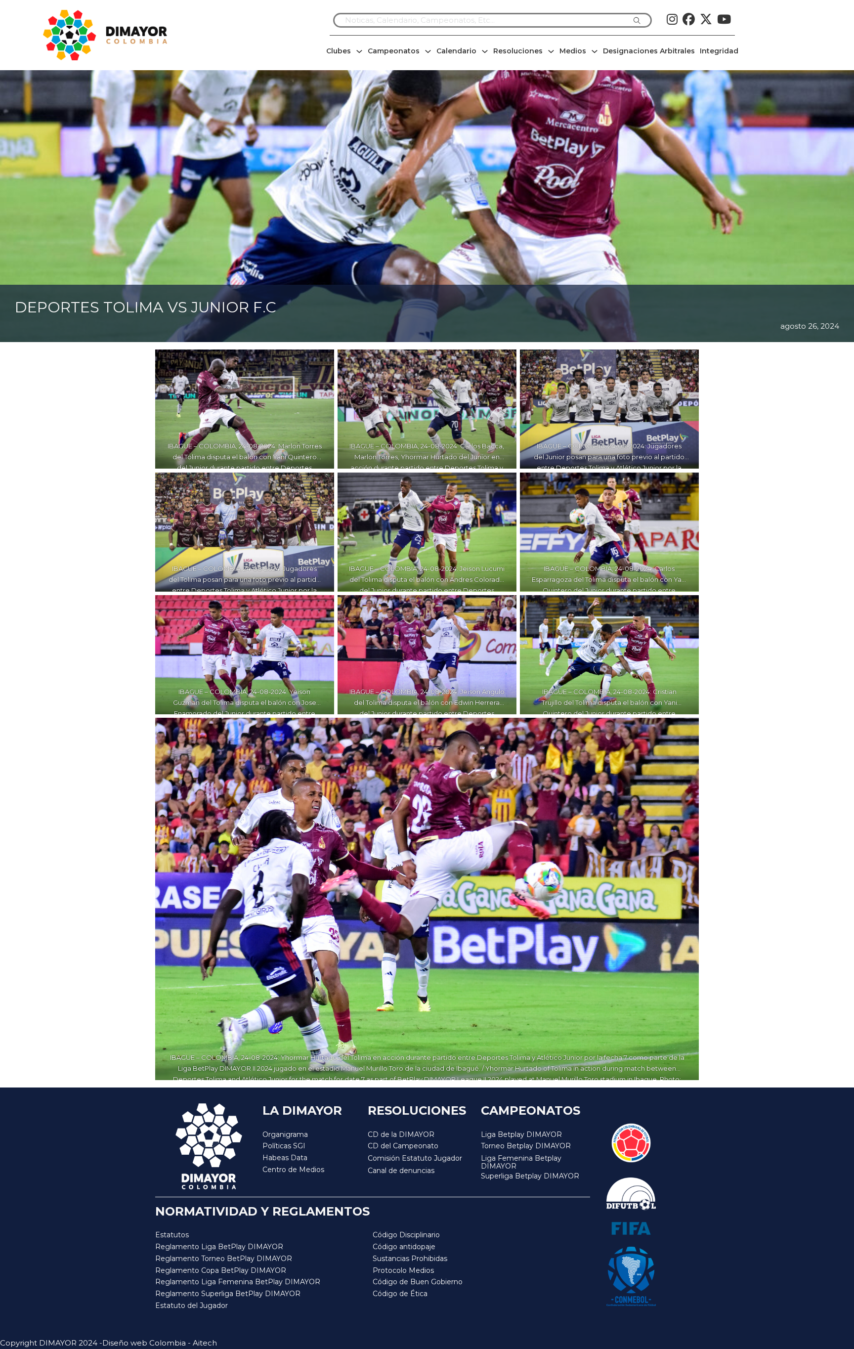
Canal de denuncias (401, 1170)
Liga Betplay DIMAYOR (521, 1134)
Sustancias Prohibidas (410, 1258)
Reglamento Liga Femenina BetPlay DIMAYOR (237, 1281)
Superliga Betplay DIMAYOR (530, 1176)
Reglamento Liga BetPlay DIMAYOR (219, 1246)
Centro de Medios (293, 1169)
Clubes (338, 50)
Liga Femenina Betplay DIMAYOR (521, 1162)
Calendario (456, 50)
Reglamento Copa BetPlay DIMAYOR (220, 1270)
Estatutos (172, 1234)
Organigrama (285, 1134)
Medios (572, 50)
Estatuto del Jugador (191, 1305)
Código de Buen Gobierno (418, 1281)
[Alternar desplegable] (359, 51)
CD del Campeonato (403, 1145)
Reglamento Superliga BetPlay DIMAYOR (227, 1293)
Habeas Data (284, 1157)
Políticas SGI (283, 1145)
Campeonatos (394, 50)
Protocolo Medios (403, 1270)
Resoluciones (518, 50)
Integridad (719, 50)
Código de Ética (400, 1293)
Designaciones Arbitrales (649, 50)
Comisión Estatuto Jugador (415, 1158)
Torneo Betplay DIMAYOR (526, 1145)
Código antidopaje (404, 1246)
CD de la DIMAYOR (401, 1134)
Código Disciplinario (406, 1234)
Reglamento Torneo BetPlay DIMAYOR (223, 1258)
